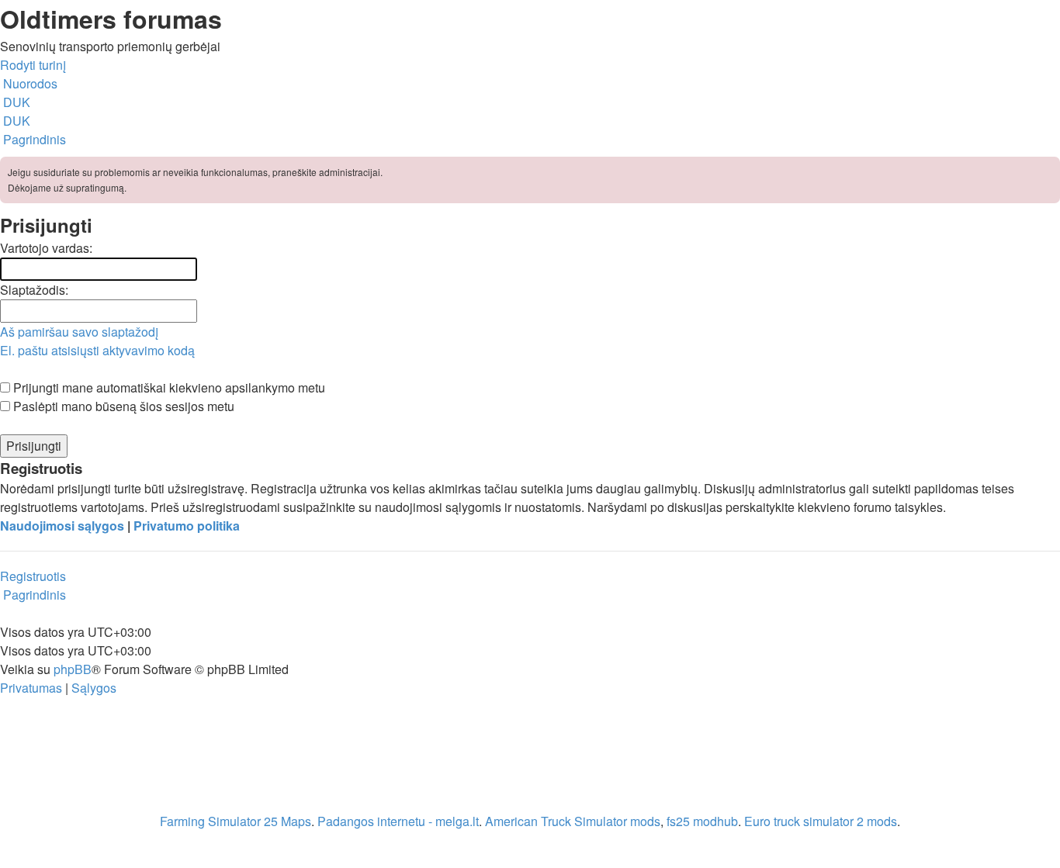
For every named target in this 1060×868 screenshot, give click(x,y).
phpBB (73, 669)
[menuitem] (15, 102)
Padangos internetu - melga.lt (398, 821)
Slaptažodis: (34, 290)
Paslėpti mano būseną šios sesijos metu (122, 406)
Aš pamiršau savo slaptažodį (79, 332)
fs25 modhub (702, 821)
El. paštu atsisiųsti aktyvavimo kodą (97, 350)
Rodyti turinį (33, 65)
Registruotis (33, 576)
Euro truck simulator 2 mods (820, 821)
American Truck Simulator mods (572, 821)
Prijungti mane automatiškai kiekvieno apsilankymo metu (167, 387)
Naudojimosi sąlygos (62, 525)
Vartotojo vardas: (46, 248)
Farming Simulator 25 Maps (235, 821)
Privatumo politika (186, 525)
